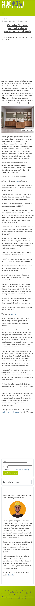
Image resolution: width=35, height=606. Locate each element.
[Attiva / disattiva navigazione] (3, 13)
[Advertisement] (17, 60)
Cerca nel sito (8, 482)
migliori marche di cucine (10, 412)
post (17, 181)
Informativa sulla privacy (20, 469)
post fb (13, 314)
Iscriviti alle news (11, 473)
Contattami (11, 575)
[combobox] (22, 482)
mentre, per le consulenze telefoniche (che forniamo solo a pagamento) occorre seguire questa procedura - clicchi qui (17, 596)
